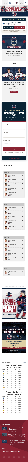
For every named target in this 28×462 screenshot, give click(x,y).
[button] (3, 41)
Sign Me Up (14, 149)
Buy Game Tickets (8, 27)
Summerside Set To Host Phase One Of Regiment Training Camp (16, 435)
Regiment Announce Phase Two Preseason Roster (14, 52)
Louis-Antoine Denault (12, 272)
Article (9, 55)
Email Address (6, 140)
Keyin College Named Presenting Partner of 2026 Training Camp (16, 441)
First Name (5, 124)
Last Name (5, 132)
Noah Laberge (12, 188)
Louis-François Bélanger (12, 193)
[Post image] (4, 428)
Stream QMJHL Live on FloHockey (11, 451)
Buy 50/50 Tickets (19, 27)
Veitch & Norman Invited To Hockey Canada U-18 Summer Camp (14, 84)
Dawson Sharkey (12, 184)
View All (24, 362)
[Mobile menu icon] (3, 14)
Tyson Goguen (12, 226)
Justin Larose (11, 175)
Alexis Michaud (12, 253)
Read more (13, 57)
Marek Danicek (12, 179)
